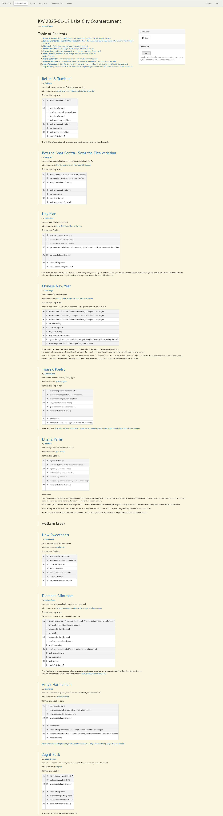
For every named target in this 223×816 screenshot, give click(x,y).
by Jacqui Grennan (54, 66)
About (69, 3)
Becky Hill (48, 157)
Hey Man (49, 213)
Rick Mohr (48, 444)
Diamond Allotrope (57, 595)
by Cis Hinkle (55, 38)
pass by (59, 381)
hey (71, 226)
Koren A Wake (47, 26)
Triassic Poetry (53, 369)
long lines (65, 91)
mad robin (60, 547)
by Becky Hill (66, 41)
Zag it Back (51, 754)
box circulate (61, 298)
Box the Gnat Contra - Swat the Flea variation (79, 152)
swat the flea (72, 165)
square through (73, 298)
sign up (208, 3)
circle (76, 226)
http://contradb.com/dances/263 (94, 673)
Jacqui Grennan (50, 759)
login (217, 3)
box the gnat (61, 165)
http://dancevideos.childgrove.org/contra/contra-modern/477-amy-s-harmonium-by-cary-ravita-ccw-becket (83, 743)
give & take (90, 608)
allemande (82, 91)
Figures (32, 3)
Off (146, 53)
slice (80, 226)
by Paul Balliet (52, 46)
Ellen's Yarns (52, 439)
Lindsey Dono (50, 374)
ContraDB (6, 3)
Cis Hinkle (48, 83)
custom (99, 608)
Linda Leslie (49, 539)
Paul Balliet (49, 218)
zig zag (59, 766)
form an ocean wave (64, 608)
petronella (60, 451)
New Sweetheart (55, 534)
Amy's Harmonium (57, 684)
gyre (65, 381)
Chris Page (49, 290)
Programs (43, 3)
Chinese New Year (56, 285)
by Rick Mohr (53, 53)
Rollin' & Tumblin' (56, 78)
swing (58, 91)
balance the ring (79, 608)
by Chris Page (55, 48)
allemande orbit (62, 696)
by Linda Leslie (55, 59)
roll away (73, 91)
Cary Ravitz (49, 689)
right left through (84, 165)
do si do (59, 226)
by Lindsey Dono (55, 51)
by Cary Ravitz (56, 64)
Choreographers (57, 3)
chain (89, 91)
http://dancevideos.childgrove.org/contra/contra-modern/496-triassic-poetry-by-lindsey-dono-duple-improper (97, 428)
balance (66, 226)
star (92, 91)
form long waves (86, 298)
